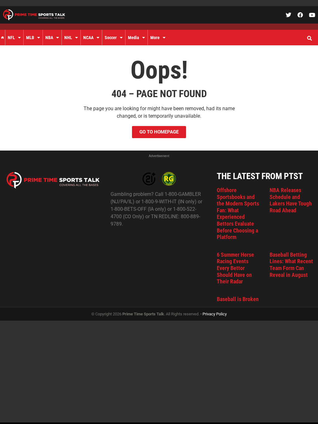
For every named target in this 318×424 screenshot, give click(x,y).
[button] (309, 38)
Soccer (111, 37)
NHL (68, 37)
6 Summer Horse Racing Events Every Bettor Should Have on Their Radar (235, 268)
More (155, 37)
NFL (11, 37)
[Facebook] (300, 15)
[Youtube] (312, 15)
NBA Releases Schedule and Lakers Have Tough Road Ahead (291, 200)
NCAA (88, 37)
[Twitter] (288, 15)
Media (133, 37)
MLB (30, 37)
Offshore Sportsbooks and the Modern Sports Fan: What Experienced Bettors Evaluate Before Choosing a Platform (238, 213)
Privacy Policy (214, 314)
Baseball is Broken (238, 299)
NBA (49, 37)
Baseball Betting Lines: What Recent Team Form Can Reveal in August (291, 264)
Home (2, 37)
